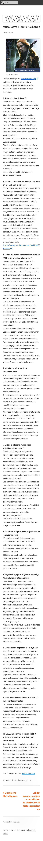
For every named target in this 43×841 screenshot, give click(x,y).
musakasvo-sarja (29, 78)
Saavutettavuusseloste (11, 822)
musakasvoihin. (28, 773)
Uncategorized (25, 780)
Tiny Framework (18, 830)
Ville (4, 32)
